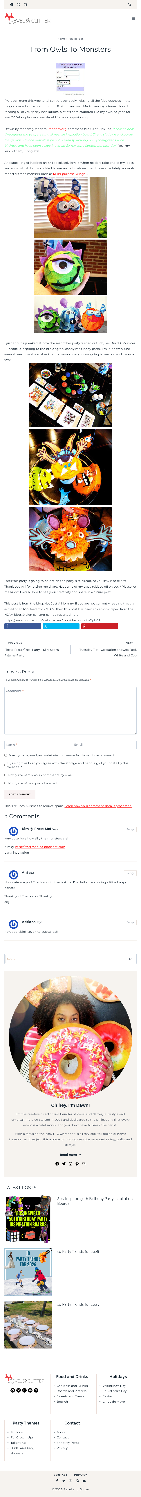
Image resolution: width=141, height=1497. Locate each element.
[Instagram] (25, 5)
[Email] (84, 1481)
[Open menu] (133, 18)
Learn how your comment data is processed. (98, 806)
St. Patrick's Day (115, 1391)
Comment (15, 690)
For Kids (17, 1432)
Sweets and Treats (71, 1396)
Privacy (62, 1448)
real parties (76, 38)
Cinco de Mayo (114, 1401)
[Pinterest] (77, 1481)
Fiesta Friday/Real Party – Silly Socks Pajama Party (31, 649)
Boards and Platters (72, 1391)
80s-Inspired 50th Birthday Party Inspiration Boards (95, 1201)
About (61, 1432)
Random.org (57, 129)
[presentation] (28, 1219)
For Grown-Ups (22, 1437)
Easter (107, 1396)
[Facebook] (12, 5)
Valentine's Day (114, 1386)
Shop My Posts (68, 1442)
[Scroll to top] (132, 1483)
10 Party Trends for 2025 (78, 1304)
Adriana (29, 922)
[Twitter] (64, 1481)
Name (11, 744)
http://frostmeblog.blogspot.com (40, 847)
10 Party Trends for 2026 (78, 1251)
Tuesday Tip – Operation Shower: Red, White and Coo (108, 649)
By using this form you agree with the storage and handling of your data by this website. (67, 765)
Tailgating (18, 1442)
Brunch (62, 1401)
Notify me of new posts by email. (33, 783)
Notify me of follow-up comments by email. (41, 775)
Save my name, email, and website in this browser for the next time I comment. (61, 755)
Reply (130, 829)
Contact (63, 1437)
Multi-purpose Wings (69, 174)
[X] (18, 5)
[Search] (130, 959)
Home (61, 38)
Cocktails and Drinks (72, 1386)
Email (79, 744)
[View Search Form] (129, 4)
